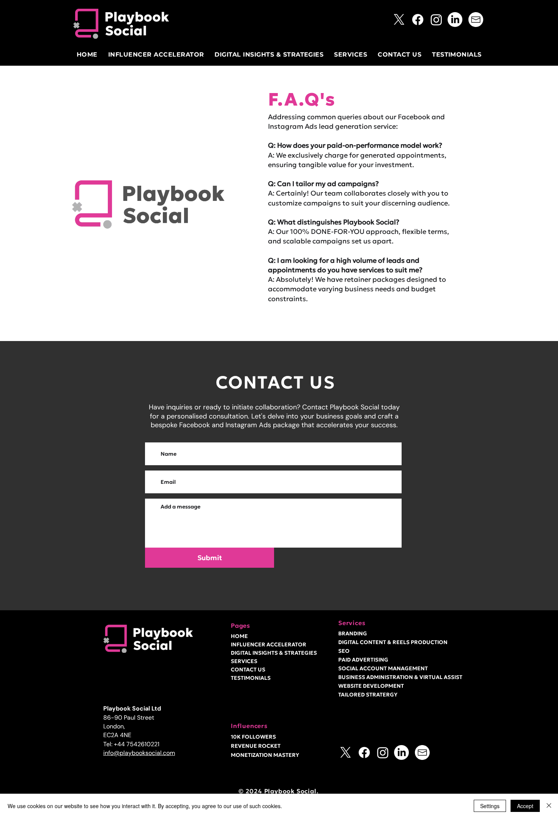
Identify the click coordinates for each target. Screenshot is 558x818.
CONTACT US (248, 669)
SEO (344, 650)
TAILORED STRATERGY (367, 694)
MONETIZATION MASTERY (265, 755)
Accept (525, 806)
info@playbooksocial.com (139, 753)
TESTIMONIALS (251, 677)
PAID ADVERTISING (363, 659)
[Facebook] (417, 19)
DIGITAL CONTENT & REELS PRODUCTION (393, 642)
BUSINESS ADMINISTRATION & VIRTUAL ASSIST (400, 677)
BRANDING (352, 633)
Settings (490, 806)
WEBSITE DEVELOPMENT (371, 685)
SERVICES (244, 661)
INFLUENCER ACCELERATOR (268, 644)
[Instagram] (436, 19)
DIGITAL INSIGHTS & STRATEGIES (268, 652)
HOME (239, 636)
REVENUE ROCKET (256, 745)
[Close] (548, 806)
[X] (399, 19)
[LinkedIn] (455, 19)
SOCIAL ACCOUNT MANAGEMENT (383, 668)
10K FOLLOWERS (253, 736)
